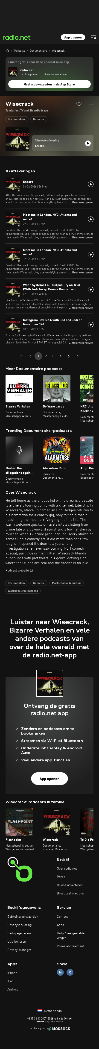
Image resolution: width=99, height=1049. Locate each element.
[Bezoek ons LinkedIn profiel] (60, 972)
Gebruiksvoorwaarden (22, 916)
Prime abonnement (70, 946)
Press (61, 877)
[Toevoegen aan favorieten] (79, 104)
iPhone (12, 973)
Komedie (39, 119)
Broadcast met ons (70, 893)
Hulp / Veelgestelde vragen (70, 936)
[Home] (7, 51)
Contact (62, 916)
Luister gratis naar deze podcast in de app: (39, 62)
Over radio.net (67, 868)
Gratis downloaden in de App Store (49, 84)
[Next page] (69, 356)
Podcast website (17, 570)
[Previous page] (30, 356)
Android (12, 989)
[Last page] (78, 356)
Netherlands (52, 1011)
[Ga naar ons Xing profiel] (70, 972)
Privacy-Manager (19, 950)
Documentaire (17, 119)
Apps (60, 925)
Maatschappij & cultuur (66, 583)
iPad (10, 981)
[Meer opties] (90, 104)
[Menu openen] (93, 37)
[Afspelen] (88, 143)
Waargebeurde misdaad (23, 591)
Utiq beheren (16, 941)
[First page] (21, 356)
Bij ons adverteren (70, 885)
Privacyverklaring (19, 925)
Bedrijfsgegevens (19, 933)
